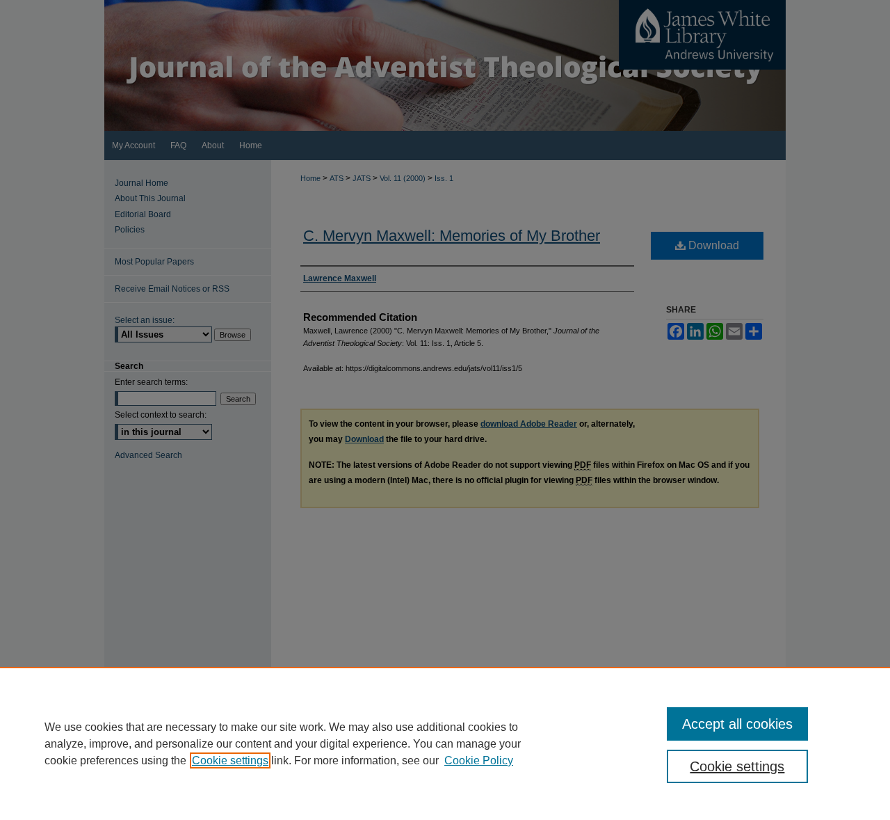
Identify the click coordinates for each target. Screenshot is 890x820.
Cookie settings (230, 760)
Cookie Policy (478, 760)
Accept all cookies (737, 724)
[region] (445, 743)
